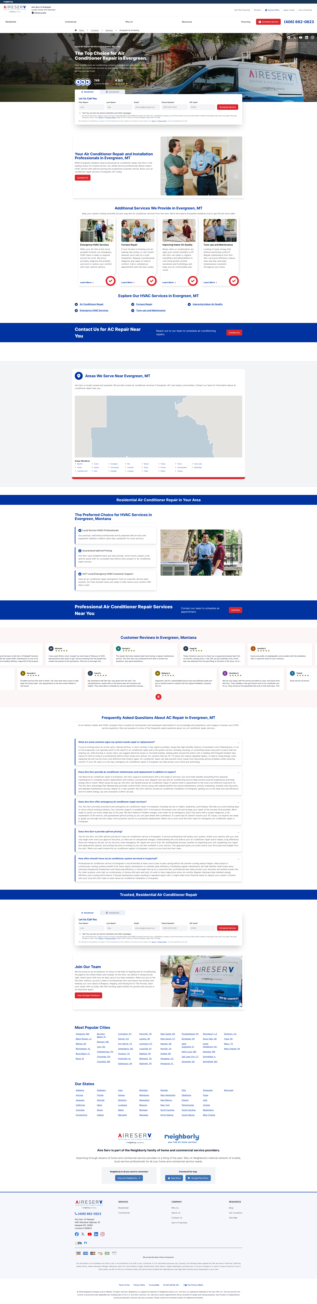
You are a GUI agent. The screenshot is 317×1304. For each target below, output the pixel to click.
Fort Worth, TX (125, 1044)
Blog (231, 1208)
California (80, 1105)
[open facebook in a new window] (288, 38)
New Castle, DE (167, 1034)
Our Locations (235, 1213)
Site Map (233, 1217)
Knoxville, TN (145, 1034)
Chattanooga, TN (105, 1051)
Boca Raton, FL (83, 1053)
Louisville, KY (145, 1048)
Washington (208, 1110)
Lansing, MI (144, 1039)
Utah (205, 1100)
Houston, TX (124, 1053)
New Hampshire (167, 1095)
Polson (163, 464)
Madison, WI (145, 1053)
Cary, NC (101, 1046)
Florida (100, 1095)
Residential (11, 22)
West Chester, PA (232, 1048)
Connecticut (81, 1115)
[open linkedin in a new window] (306, 38)
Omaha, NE (165, 1053)
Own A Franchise (179, 1222)
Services (123, 1202)
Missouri (143, 1105)
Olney (146, 467)
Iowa (120, 1090)
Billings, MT (81, 1044)
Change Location (40, 13)
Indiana (100, 1115)
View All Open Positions (88, 995)
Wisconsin (228, 1090)
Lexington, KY (145, 1044)
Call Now (235, 610)
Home (81, 30)
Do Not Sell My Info (171, 1285)
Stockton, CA (230, 1034)
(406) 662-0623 (299, 22)
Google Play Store (199, 1179)
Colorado (80, 1110)
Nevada (164, 1090)
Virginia (206, 1105)
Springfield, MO (210, 1061)
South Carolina (189, 1110)
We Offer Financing (242, 10)
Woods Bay (198, 467)
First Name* (83, 102)
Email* (136, 102)
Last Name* (111, 102)
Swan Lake (198, 464)
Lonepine (130, 471)
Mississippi (144, 1100)
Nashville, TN (145, 1063)
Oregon (185, 1100)
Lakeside (130, 467)
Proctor (163, 467)
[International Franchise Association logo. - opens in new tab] (79, 1243)
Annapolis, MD (82, 1034)
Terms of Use (124, 1285)
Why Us (129, 22)
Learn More (86, 282)
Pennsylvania (188, 1105)
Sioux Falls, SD (210, 1039)
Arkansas (80, 1100)
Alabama (80, 1090)
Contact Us (82, 177)
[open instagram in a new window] (312, 38)
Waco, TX (228, 1044)
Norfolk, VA (165, 1048)
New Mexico (166, 1100)
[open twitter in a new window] (294, 38)
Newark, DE (166, 1044)
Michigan (143, 1090)
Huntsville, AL (124, 1058)
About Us (176, 1213)
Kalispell (114, 471)
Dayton (96, 467)
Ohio (184, 1090)
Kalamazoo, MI (125, 1063)
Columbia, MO (103, 1061)
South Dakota (188, 1115)
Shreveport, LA (210, 1034)
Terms (100, 117)
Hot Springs (115, 467)
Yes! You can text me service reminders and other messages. (107, 113)
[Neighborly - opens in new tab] (86, 1243)
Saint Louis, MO (189, 1051)
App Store (175, 1179)
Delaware (101, 1090)
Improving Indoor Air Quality (177, 244)
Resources (187, 22)
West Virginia (209, 1115)
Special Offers (273, 10)
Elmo (95, 471)
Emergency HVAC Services (94, 244)
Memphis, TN (145, 1058)
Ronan (179, 464)
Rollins (163, 471)
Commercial (70, 22)
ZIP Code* (193, 102)
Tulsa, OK (228, 1039)
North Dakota (166, 1115)
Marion (146, 464)
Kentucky (122, 1100)
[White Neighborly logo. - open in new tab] (8, 2)
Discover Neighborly (129, 1179)
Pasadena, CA (166, 1058)
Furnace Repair (129, 244)
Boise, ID (80, 1058)
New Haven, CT (167, 1039)
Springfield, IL (209, 1056)
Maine (121, 1110)
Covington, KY (125, 1034)
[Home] (76, 30)
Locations (95, 30)
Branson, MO (103, 1042)
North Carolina (167, 1110)
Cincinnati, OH (103, 1056)
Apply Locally (289, 10)
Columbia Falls (82, 471)
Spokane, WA (209, 1051)
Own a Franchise (305, 10)
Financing (245, 22)
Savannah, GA (188, 1061)
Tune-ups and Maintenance (218, 244)
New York (165, 1105)
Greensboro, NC (125, 1048)
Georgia (100, 1100)
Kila (128, 464)
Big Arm (80, 464)
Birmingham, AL (83, 1048)
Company (177, 1202)
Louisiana (122, 1105)
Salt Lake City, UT (190, 1056)
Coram (96, 464)
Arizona (79, 1095)
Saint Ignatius (182, 467)
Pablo (146, 471)
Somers (180, 471)
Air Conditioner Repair (92, 304)
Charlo (79, 467)
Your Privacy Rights (195, 1285)
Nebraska (143, 1115)
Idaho (99, 1105)
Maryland (122, 1115)
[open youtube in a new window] (300, 38)
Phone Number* (168, 102)
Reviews (257, 10)
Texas (205, 1095)
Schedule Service (270, 22)
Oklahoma (186, 1095)
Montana (109, 30)
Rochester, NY (188, 1039)
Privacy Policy (111, 117)
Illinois (100, 1110)
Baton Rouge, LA (84, 1039)
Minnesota (144, 1095)
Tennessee (208, 1090)
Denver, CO (123, 1039)
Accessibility (154, 1285)
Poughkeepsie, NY (190, 1034)
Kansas (121, 1095)
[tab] (87, 92)
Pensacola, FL (166, 1063)
